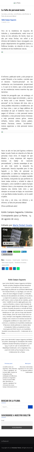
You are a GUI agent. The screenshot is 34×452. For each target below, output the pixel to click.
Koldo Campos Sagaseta (9, 20)
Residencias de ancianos (20, 262)
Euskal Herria (24, 260)
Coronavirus (8, 260)
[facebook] (3, 269)
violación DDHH (5, 265)
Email (2, 420)
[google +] (10, 269)
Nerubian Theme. (17, 447)
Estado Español (16, 260)
